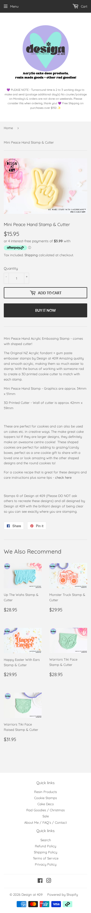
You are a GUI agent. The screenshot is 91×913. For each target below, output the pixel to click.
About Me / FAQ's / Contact (45, 822)
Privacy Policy (45, 864)
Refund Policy (45, 846)
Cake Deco (45, 804)
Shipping (31, 255)
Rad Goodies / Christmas (45, 810)
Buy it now (45, 310)
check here (63, 477)
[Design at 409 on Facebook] (40, 881)
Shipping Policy (45, 852)
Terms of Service (45, 858)
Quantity (11, 268)
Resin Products (45, 792)
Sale (45, 816)
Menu (14, 6)
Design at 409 (31, 894)
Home (8, 128)
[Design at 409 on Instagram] (48, 881)
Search (45, 840)
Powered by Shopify (62, 894)
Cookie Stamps (45, 798)
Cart (83, 6)
